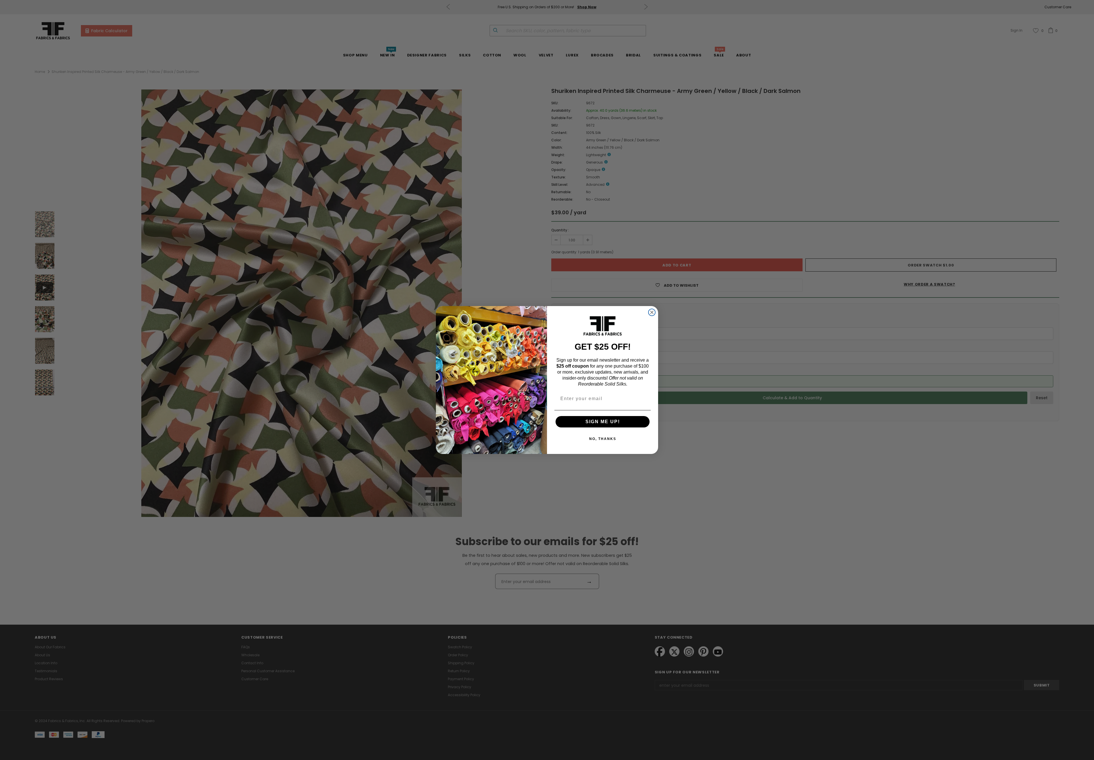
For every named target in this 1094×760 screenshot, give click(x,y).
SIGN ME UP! (602, 421)
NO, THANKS (602, 439)
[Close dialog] (651, 312)
